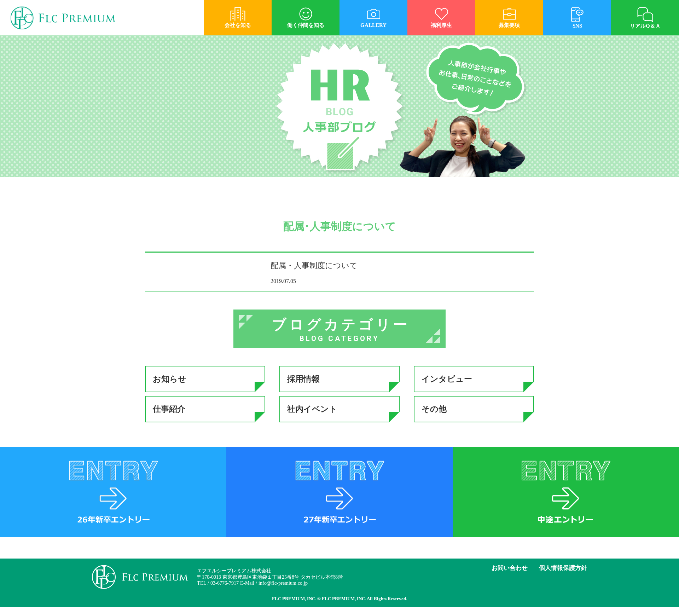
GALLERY (373, 25)
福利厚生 (441, 25)
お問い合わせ (510, 568)
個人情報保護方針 (563, 568)
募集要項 (509, 25)
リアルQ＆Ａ (645, 26)
